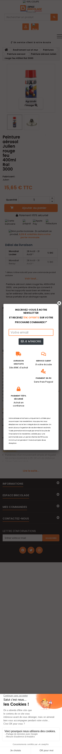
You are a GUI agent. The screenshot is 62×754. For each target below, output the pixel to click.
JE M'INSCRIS (32, 341)
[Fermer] (59, 303)
